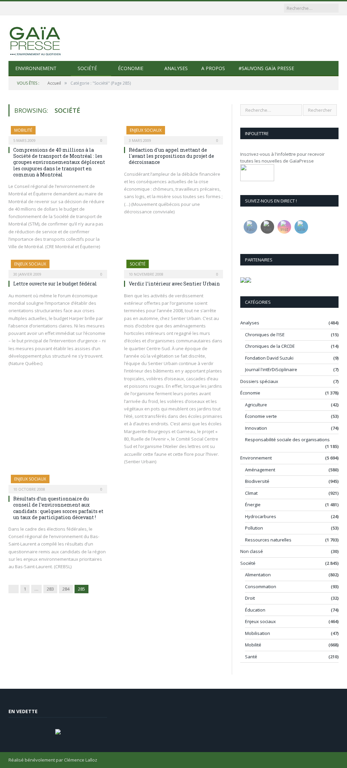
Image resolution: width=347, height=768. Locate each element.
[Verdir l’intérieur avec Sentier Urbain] (173, 267)
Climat (251, 493)
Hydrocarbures (260, 516)
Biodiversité (257, 481)
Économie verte (261, 416)
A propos (213, 68)
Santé (251, 657)
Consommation (260, 586)
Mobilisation (257, 633)
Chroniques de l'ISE (265, 335)
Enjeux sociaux (146, 130)
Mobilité (23, 130)
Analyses (176, 68)
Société (87, 68)
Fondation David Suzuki (269, 358)
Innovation (256, 428)
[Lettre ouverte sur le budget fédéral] (57, 267)
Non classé (251, 551)
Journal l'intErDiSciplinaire (271, 369)
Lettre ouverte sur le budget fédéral (55, 283)
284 (65, 589)
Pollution (254, 528)
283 (50, 589)
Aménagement (260, 470)
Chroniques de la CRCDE (270, 346)
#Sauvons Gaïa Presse (266, 68)
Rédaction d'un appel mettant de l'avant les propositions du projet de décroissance (171, 156)
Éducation (255, 610)
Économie (130, 68)
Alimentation (258, 575)
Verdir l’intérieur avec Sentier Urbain (174, 283)
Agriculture (256, 405)
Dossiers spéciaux (259, 381)
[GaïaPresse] (35, 38)
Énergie (253, 505)
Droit (250, 598)
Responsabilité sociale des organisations (287, 439)
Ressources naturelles (268, 540)
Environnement (36, 68)
